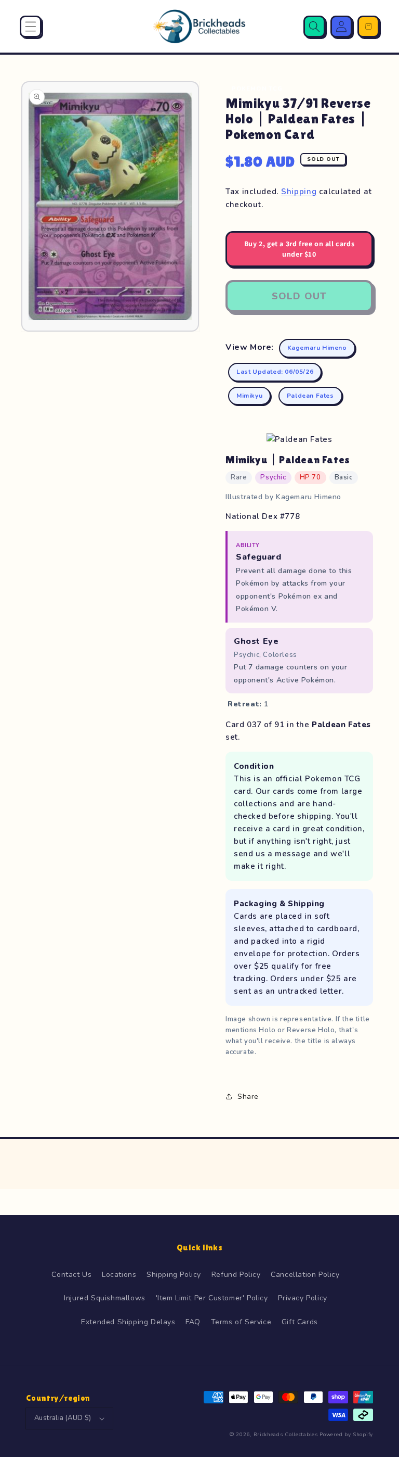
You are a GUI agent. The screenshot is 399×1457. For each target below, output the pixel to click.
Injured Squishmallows (104, 1298)
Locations (119, 1274)
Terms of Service (241, 1322)
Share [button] (248, 1096)
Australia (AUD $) (62, 1418)
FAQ (193, 1322)
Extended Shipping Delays (128, 1322)
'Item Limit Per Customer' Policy (212, 1298)
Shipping (299, 191)
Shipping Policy (174, 1274)
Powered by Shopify (346, 1434)
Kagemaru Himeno (317, 348)
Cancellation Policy (305, 1274)
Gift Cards (300, 1322)
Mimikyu (249, 395)
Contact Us (71, 1274)
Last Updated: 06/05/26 (274, 372)
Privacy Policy (302, 1298)
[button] (31, 26)
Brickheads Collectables (286, 1434)
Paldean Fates (310, 395)
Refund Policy (236, 1274)
